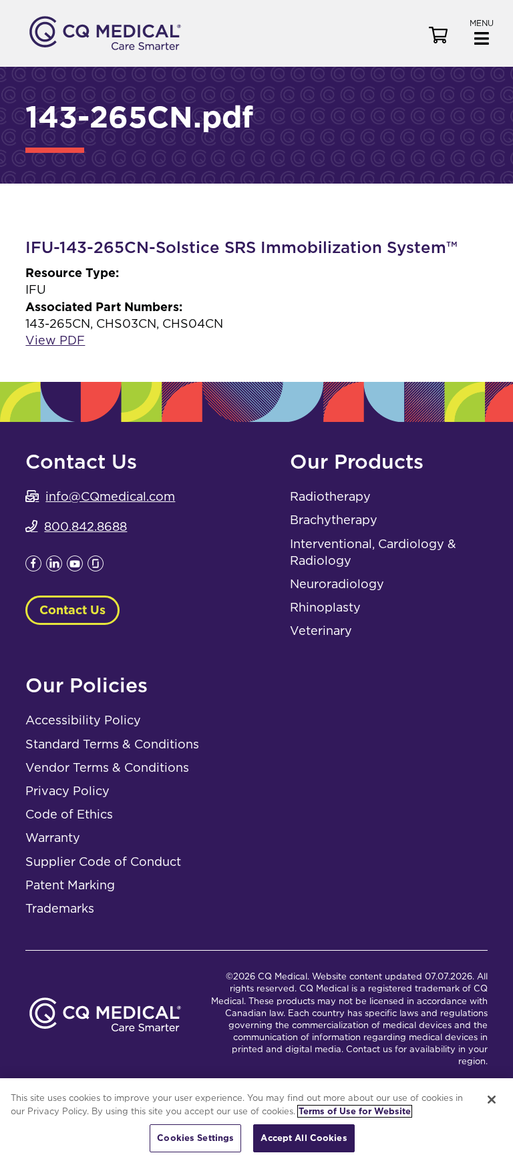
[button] (481, 31)
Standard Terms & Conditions (112, 744)
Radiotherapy (330, 496)
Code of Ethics (69, 814)
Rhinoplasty (325, 607)
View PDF (55, 340)
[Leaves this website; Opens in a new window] (33, 567)
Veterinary (321, 631)
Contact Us (72, 610)
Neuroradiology (337, 584)
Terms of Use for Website (355, 1111)
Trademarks (59, 908)
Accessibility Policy (83, 720)
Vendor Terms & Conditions (107, 767)
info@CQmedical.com (110, 496)
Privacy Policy (67, 791)
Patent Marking (70, 885)
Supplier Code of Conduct (103, 862)
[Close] (491, 1099)
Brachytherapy (333, 520)
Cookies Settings (195, 1138)
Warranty (52, 838)
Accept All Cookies (304, 1138)
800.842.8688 (85, 526)
